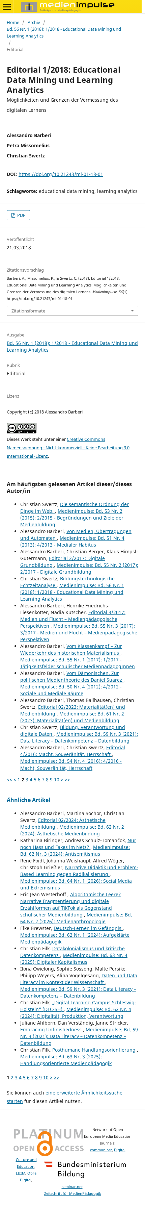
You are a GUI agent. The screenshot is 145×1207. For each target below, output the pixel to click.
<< (9, 779)
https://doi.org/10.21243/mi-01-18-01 (61, 174)
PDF (20, 215)
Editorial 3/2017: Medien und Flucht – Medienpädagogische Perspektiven (72, 619)
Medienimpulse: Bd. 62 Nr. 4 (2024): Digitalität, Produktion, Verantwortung (75, 1012)
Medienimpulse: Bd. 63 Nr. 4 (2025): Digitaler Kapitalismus (73, 958)
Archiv (34, 22)
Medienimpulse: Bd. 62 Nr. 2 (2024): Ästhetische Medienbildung (72, 830)
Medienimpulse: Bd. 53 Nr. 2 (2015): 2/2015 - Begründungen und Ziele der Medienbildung (71, 518)
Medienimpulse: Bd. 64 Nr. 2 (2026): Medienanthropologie (76, 918)
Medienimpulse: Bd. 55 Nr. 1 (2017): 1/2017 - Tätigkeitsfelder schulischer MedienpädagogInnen (77, 663)
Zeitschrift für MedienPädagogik (72, 1193)
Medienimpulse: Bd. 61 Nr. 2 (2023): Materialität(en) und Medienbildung (72, 717)
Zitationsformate (28, 311)
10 (56, 779)
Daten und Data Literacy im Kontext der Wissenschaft (78, 978)
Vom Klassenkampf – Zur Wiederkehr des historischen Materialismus (71, 649)
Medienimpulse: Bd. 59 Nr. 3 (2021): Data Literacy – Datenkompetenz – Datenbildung (79, 737)
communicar (101, 1150)
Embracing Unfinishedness (51, 1029)
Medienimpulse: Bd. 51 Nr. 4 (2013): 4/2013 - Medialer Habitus (72, 541)
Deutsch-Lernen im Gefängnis (88, 928)
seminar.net (72, 1186)
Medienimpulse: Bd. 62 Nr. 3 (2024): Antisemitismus (75, 850)
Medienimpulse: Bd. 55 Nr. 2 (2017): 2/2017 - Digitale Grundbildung (79, 568)
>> (67, 779)
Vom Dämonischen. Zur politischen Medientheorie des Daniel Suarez (71, 676)
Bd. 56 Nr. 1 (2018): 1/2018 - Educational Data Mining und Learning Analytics (64, 32)
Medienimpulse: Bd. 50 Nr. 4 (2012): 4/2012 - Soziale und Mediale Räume (71, 690)
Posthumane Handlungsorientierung (94, 1050)
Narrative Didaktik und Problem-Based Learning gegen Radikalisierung (79, 870)
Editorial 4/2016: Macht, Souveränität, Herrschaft (72, 750)
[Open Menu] (6, 7)
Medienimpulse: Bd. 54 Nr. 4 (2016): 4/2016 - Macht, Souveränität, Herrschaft (71, 764)
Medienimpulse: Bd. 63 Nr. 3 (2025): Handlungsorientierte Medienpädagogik (66, 1059)
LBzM (20, 1173)
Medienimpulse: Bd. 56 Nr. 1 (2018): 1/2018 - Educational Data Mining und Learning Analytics (72, 592)
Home (13, 22)
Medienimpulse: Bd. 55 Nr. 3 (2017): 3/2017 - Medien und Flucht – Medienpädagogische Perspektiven (78, 633)
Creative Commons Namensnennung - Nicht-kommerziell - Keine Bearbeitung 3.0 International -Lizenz (68, 447)
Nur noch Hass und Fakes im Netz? (78, 843)
